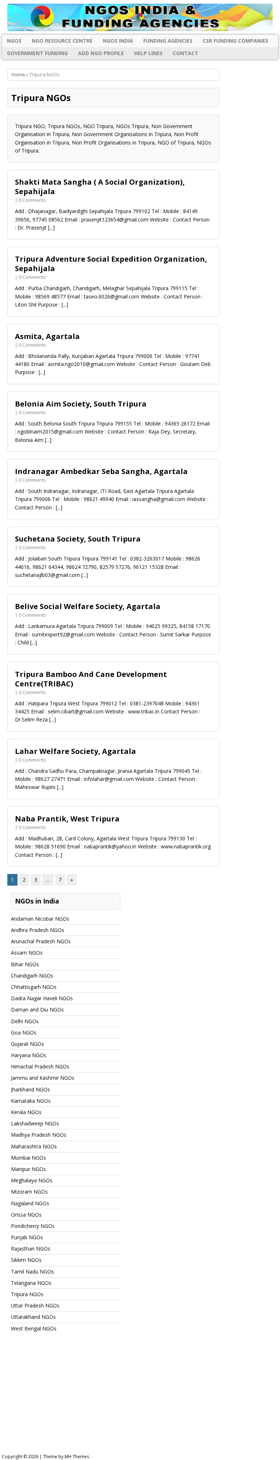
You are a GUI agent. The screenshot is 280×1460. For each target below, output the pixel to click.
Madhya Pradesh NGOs (38, 1134)
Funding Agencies (167, 40)
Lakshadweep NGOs (35, 1123)
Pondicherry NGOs (33, 1225)
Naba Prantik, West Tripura (67, 819)
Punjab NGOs (27, 1237)
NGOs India (118, 40)
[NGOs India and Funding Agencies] (140, 17)
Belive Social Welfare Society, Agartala (87, 606)
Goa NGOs (23, 1032)
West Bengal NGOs (34, 1328)
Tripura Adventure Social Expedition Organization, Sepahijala (111, 263)
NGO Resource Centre (62, 40)
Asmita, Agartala (47, 336)
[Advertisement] (140, 1400)
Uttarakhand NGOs (33, 1316)
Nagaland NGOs (30, 1203)
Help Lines (148, 53)
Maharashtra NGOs (34, 1146)
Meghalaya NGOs (31, 1180)
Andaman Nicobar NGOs (40, 918)
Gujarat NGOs (27, 1043)
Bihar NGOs (25, 964)
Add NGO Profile (101, 53)
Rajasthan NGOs (30, 1248)
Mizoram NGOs (29, 1191)
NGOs (14, 40)
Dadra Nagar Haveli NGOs (42, 998)
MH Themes (77, 1456)
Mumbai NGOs (28, 1157)
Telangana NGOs (31, 1282)
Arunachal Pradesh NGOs (41, 941)
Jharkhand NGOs (30, 1089)
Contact (185, 53)
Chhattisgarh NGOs (34, 986)
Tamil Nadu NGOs (32, 1271)
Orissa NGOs (26, 1214)
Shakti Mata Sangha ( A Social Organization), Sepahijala (100, 186)
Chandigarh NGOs (32, 975)
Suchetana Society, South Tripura (78, 539)
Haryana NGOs (28, 1055)
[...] (51, 227)
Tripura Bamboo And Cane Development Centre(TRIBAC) (91, 679)
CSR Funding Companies (235, 40)
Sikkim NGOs (26, 1259)
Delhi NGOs (25, 1021)
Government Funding (37, 53)
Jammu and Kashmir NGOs (42, 1077)
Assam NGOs (27, 952)
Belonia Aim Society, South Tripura (81, 404)
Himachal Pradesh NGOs (40, 1066)
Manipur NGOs (28, 1169)
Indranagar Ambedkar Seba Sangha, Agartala (101, 471)
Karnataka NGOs (31, 1100)
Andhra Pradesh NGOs (37, 930)
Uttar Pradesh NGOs (35, 1305)
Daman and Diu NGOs (37, 1009)
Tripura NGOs (27, 1294)
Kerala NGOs (26, 1112)
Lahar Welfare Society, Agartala (75, 751)
